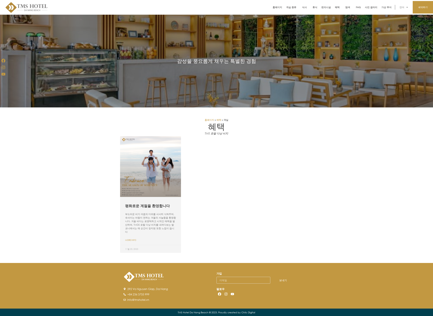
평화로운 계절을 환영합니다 (147, 206)
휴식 (315, 7)
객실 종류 (291, 7)
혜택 (337, 7)
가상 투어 (386, 7)
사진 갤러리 (371, 7)
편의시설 (326, 7)
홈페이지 (277, 7)
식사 (304, 7)
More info (130, 240)
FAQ (358, 7)
